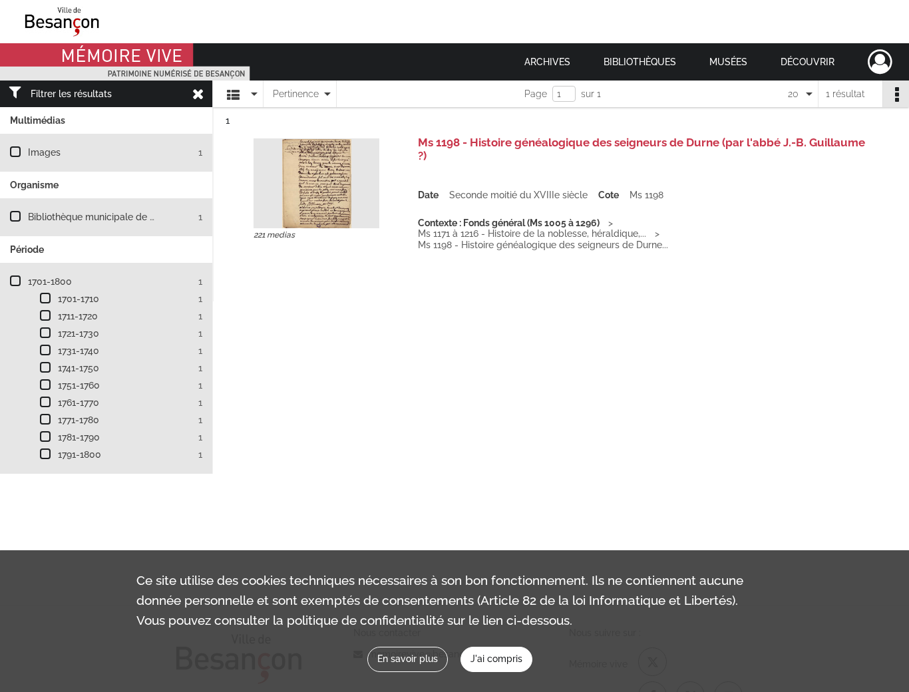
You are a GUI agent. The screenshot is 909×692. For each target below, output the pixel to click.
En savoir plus (407, 658)
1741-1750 (78, 368)
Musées (728, 62)
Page (535, 93)
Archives (547, 62)
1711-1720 (78, 316)
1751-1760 (79, 385)
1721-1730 (78, 333)
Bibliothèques (640, 62)
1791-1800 (79, 454)
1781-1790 (79, 437)
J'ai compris (496, 658)
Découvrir (807, 62)
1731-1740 (78, 350)
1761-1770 (78, 402)
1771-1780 (78, 420)
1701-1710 (78, 298)
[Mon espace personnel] (880, 62)
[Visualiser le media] (316, 183)
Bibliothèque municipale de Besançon (110, 217)
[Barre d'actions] (895, 94)
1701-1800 (50, 281)
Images (44, 152)
